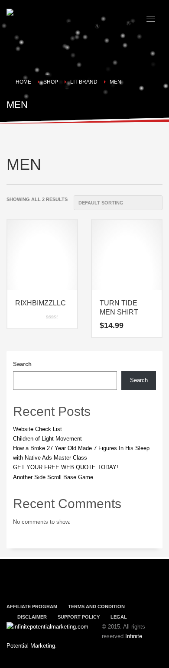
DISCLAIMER (32, 616)
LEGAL (118, 616)
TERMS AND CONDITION (96, 606)
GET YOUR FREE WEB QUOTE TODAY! (65, 467)
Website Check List (37, 429)
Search (22, 364)
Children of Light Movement (47, 438)
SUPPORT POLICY (79, 616)
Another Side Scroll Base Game (53, 477)
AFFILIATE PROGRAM (31, 606)
